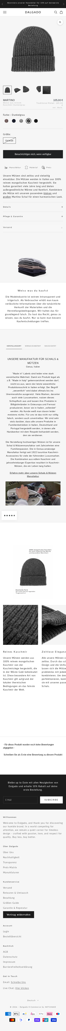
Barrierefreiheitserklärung (17, 967)
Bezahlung (9, 898)
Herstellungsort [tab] (14, 346)
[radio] (6, 121)
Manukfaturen (11, 872)
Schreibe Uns (18, 982)
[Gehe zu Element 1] (7, 90)
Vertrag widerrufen (18, 914)
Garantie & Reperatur (15, 908)
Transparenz (10, 862)
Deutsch (31, 1000)
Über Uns (8, 852)
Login (6, 931)
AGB (5, 951)
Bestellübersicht (12, 936)
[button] (33, 754)
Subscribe (51, 800)
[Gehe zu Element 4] (37, 90)
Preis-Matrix (10, 867)
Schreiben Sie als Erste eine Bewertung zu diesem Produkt (33, 754)
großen (7, 196)
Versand (7, 887)
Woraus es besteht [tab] (33, 346)
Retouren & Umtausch (15, 892)
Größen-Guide (11, 903)
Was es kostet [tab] (50, 346)
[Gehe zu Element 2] (17, 90)
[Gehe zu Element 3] (27, 90)
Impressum (9, 962)
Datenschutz (10, 957)
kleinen (48, 193)
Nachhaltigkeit (11, 857)
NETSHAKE (50, 1007)
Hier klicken (22, 988)
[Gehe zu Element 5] (46, 90)
